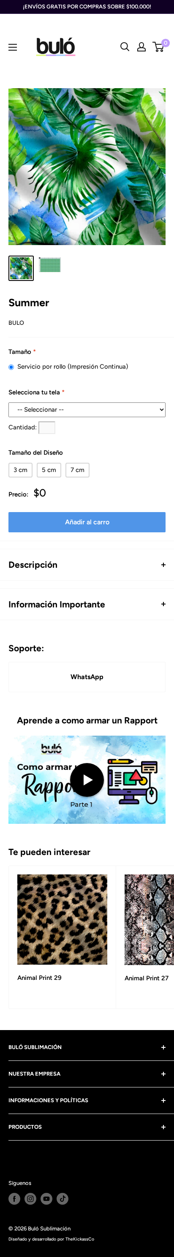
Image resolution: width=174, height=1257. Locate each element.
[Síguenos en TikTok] (62, 1199)
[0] (158, 47)
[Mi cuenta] (141, 46)
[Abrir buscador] (125, 46)
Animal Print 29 (39, 978)
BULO (16, 322)
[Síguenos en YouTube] (46, 1199)
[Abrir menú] (12, 47)
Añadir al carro (87, 522)
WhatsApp (87, 677)
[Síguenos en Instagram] (30, 1199)
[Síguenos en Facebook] (14, 1199)
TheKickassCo (79, 1239)
